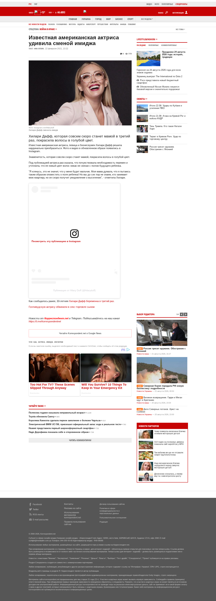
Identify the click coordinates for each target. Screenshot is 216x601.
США (35, 342)
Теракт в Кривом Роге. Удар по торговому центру (165, 137)
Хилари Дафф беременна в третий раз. (91, 301)
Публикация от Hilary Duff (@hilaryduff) (74, 290)
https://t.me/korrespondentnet (45, 321)
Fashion (51, 24)
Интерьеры (114, 24)
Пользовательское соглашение (113, 518)
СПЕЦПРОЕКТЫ (181, 4)
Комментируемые (169, 45)
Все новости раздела (37, 24)
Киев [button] (31, 12)
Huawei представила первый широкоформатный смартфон (64, 428)
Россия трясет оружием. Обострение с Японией (162, 148)
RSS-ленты (38, 514)
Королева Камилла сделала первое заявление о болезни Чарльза (67, 420)
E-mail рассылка (40, 519)
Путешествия (102, 24)
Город (98, 19)
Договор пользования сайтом (112, 504)
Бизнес (119, 19)
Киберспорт (91, 24)
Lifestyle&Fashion (146, 39)
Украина (86, 19)
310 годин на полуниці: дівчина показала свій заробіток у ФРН (169, 443)
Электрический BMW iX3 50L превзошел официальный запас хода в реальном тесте (77, 424)
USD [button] (50, 12)
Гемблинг (132, 24)
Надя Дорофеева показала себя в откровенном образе (61, 432)
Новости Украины (144, 391)
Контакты (68, 504)
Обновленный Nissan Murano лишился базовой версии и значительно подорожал (158, 87)
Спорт (130, 19)
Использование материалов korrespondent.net (72, 515)
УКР (35, 4)
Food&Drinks (61, 24)
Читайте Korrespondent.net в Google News (80, 333)
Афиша (123, 24)
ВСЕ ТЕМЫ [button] (180, 29)
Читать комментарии (80, 440)
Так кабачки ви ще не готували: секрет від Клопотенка (169, 453)
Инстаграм (58, 342)
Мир (108, 19)
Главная (73, 19)
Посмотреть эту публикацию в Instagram (56, 241)
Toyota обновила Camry (44, 416)
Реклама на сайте (72, 508)
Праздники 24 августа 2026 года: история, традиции (173, 54)
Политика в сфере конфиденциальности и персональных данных (109, 510)
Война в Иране (47, 29)
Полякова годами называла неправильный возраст (60, 412)
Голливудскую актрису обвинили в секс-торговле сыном (61, 306)
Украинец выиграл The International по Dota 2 (159, 76)
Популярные (153, 45)
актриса (41, 342)
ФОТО (157, 4)
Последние (141, 45)
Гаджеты (81, 24)
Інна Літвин (39, 48)
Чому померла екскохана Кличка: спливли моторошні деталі (170, 432)
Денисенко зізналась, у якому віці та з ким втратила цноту (168, 475)
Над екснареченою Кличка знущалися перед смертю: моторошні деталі (167, 465)
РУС (30, 4)
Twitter (36, 509)
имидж (49, 342)
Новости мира (143, 354)
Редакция (104, 522)
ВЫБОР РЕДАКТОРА (145, 314)
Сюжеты (141, 98)
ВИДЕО (149, 4)
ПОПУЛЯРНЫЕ (167, 4)
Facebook (37, 504)
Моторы (72, 24)
